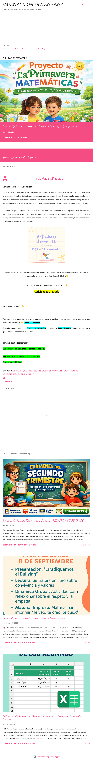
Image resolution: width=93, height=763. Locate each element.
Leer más (86, 545)
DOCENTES (37, 371)
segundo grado (20, 374)
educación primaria (51, 371)
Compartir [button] (7, 138)
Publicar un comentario (25, 545)
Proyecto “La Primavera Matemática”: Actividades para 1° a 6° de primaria (40, 126)
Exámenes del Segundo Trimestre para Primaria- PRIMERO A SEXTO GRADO (43, 520)
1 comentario (20, 138)
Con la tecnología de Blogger (48, 757)
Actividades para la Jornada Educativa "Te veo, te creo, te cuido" (34, 618)
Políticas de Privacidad (23, 49)
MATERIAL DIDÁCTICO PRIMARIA (33, 4)
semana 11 (32, 374)
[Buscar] (83, 4)
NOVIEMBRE (7, 374)
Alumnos (28, 371)
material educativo (69, 371)
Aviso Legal (42, 49)
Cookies (6, 49)
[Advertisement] (42, 28)
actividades (17, 371)
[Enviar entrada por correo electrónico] (4, 379)
